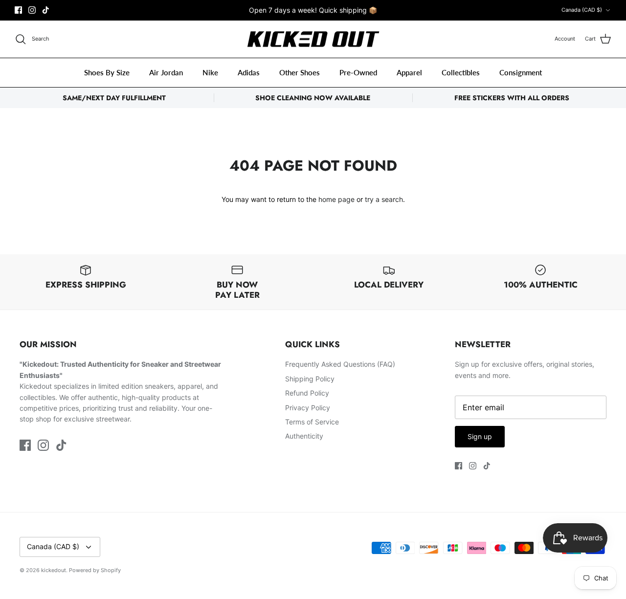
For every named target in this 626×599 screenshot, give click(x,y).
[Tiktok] (45, 10)
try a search (384, 199)
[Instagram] (32, 10)
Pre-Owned (358, 72)
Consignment (520, 72)
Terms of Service (312, 422)
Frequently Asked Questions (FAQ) (340, 364)
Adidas (249, 72)
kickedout (53, 570)
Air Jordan (166, 72)
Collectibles (461, 72)
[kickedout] (313, 39)
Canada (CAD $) (581, 9)
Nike (210, 72)
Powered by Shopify (95, 570)
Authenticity (304, 436)
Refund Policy (307, 393)
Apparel (409, 72)
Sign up (480, 436)
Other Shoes (299, 72)
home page (336, 199)
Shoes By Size (107, 72)
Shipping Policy (310, 379)
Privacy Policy (307, 407)
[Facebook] (18, 10)
